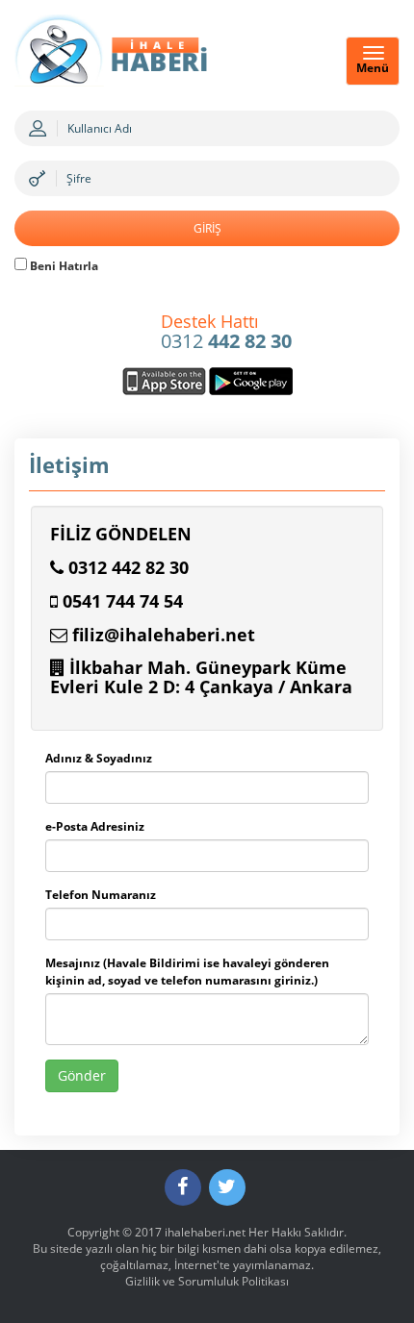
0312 (226, 332)
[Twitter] (227, 1187)
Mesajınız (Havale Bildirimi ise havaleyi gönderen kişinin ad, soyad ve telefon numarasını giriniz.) (187, 971)
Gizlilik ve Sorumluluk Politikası (207, 1281)
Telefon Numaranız (100, 894)
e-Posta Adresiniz (94, 826)
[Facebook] (183, 1187)
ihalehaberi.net (205, 1232)
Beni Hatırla (62, 266)
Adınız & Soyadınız (98, 758)
